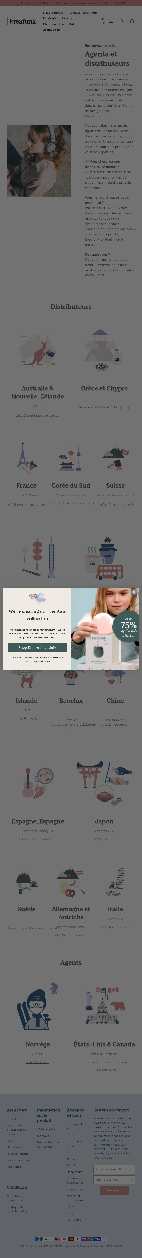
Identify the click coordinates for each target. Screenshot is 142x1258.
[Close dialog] (134, 592)
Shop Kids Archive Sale (37, 647)
